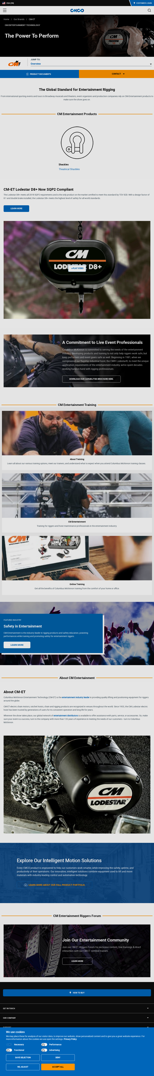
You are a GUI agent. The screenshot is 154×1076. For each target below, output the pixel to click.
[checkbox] (9, 1044)
